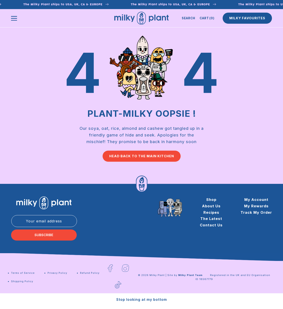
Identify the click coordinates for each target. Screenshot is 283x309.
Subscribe (43, 235)
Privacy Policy (57, 272)
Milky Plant (157, 275)
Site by (185, 275)
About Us (211, 206)
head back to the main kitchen (141, 156)
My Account (256, 199)
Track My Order (256, 212)
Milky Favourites (247, 18)
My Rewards (256, 206)
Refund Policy (89, 272)
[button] (188, 18)
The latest (211, 218)
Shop (211, 199)
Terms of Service (23, 272)
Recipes (211, 212)
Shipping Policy (22, 281)
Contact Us (211, 225)
